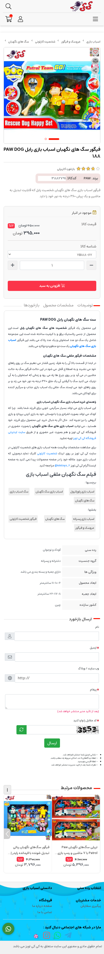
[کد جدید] (21, 729)
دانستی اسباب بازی (37, 888)
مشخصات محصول (58, 305)
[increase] (12, 265)
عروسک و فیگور (71, 41)
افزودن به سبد (50, 286)
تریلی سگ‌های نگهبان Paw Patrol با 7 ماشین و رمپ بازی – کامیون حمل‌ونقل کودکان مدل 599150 (76, 850)
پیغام (93, 689)
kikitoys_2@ (62, 465)
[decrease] (91, 265)
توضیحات (85, 305)
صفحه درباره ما (42, 906)
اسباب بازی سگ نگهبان (49, 491)
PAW (87, 178)
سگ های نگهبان (18, 41)
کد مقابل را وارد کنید (85, 720)
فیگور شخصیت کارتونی (23, 518)
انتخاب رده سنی (89, 888)
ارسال (52, 743)
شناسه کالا (88, 246)
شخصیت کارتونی (45, 41)
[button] (97, 833)
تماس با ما (44, 912)
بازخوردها (31, 305)
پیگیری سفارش (91, 906)
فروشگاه (45, 900)
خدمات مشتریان (88, 900)
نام (97, 626)
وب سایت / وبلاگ (88, 668)
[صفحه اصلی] (93, 41)
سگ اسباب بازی (19, 491)
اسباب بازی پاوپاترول (82, 491)
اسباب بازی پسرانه (83, 518)
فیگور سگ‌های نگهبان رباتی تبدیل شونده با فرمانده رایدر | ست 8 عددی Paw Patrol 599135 (30, 850)
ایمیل (93, 647)
